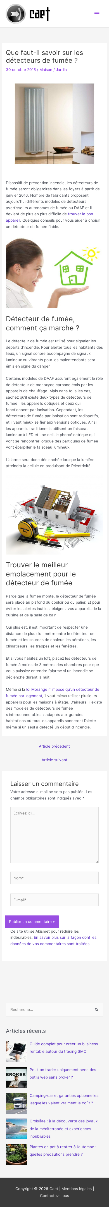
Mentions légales (76, 1188)
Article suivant (54, 760)
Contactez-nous (54, 1195)
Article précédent (54, 746)
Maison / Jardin (53, 69)
